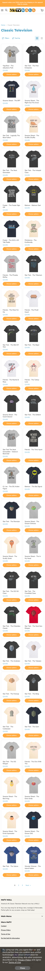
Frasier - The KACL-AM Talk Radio (11, 241)
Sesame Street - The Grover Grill (32, 832)
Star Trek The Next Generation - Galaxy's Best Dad (10, 451)
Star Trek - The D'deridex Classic (11, 627)
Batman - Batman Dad (33, 205)
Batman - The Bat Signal (33, 486)
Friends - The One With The (33, 763)
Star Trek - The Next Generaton (10, 171)
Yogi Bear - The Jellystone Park (8, 67)
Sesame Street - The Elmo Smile (32, 797)
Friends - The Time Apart (33, 449)
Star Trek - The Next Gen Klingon (33, 627)
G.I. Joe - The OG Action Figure (11, 487)
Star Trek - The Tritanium (33, 275)
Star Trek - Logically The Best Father (11, 136)
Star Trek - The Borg (32, 694)
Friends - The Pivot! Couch (31, 311)
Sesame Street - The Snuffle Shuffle (32, 136)
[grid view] (37, 38)
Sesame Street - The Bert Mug (10, 797)
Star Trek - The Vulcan (10, 866)
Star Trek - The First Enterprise (32, 67)
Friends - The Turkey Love (32, 381)
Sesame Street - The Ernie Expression (10, 832)
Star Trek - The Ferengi (11, 694)
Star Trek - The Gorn (32, 727)
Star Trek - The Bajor (32, 345)
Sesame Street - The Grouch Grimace (32, 522)
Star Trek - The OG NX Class (11, 592)
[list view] (41, 38)
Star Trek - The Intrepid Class (33, 171)
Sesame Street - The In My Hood (33, 557)
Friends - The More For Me (11, 311)
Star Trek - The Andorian (11, 661)
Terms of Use (14, 962)
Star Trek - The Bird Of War (11, 346)
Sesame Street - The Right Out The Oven (32, 101)
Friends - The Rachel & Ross (11, 381)
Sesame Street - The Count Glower (10, 416)
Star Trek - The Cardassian (8, 728)
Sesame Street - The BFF (11, 100)
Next (27, 885)
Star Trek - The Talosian (33, 661)
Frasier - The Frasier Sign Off (11, 206)
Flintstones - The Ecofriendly (31, 241)
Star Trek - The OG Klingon (9, 763)
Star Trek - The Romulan (11, 521)
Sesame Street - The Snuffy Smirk (10, 557)
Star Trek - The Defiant (33, 415)
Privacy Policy (24, 959)
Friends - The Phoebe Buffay (10, 276)
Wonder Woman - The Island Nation (33, 867)
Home (3, 25)
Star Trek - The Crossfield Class (30, 592)
